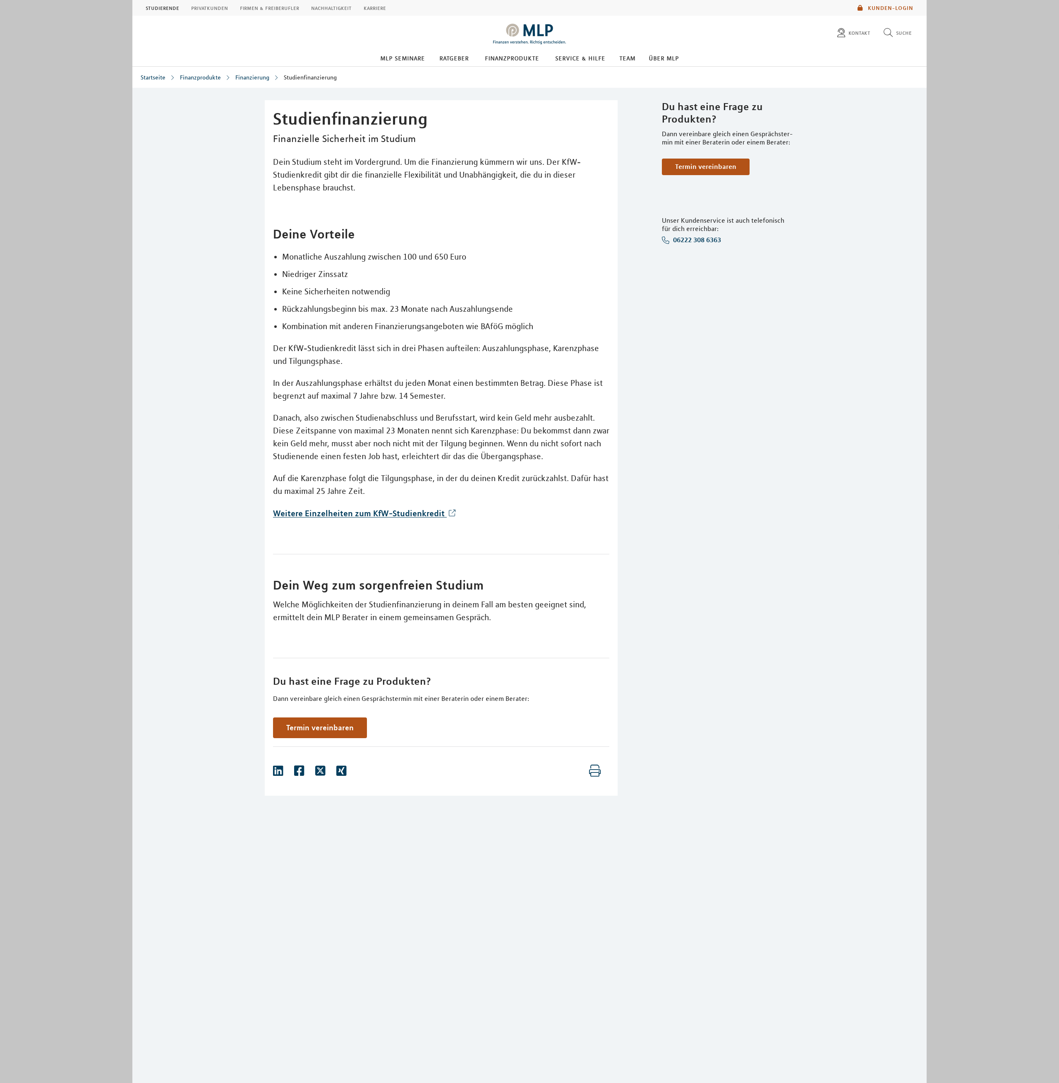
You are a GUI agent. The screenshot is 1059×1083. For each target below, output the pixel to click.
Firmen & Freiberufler (269, 8)
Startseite (153, 77)
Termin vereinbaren (705, 166)
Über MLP (664, 58)
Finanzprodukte (512, 58)
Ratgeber (454, 58)
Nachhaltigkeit (331, 8)
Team (627, 58)
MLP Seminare (402, 58)
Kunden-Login (889, 8)
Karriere (375, 8)
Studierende (162, 8)
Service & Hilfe (580, 58)
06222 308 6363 (696, 240)
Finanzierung (252, 77)
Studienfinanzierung (310, 77)
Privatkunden (209, 8)
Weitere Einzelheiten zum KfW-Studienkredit (360, 513)
